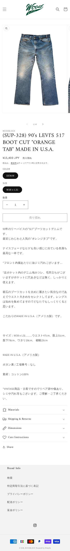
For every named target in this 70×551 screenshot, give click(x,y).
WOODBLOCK (30, 548)
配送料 (14, 163)
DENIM (10, 175)
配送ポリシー (15, 502)
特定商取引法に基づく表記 (23, 485)
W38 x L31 (12, 189)
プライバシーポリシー (20, 494)
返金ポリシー (15, 510)
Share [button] (10, 447)
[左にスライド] (27, 124)
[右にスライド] (43, 124)
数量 (5, 197)
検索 (9, 477)
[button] (4, 9)
